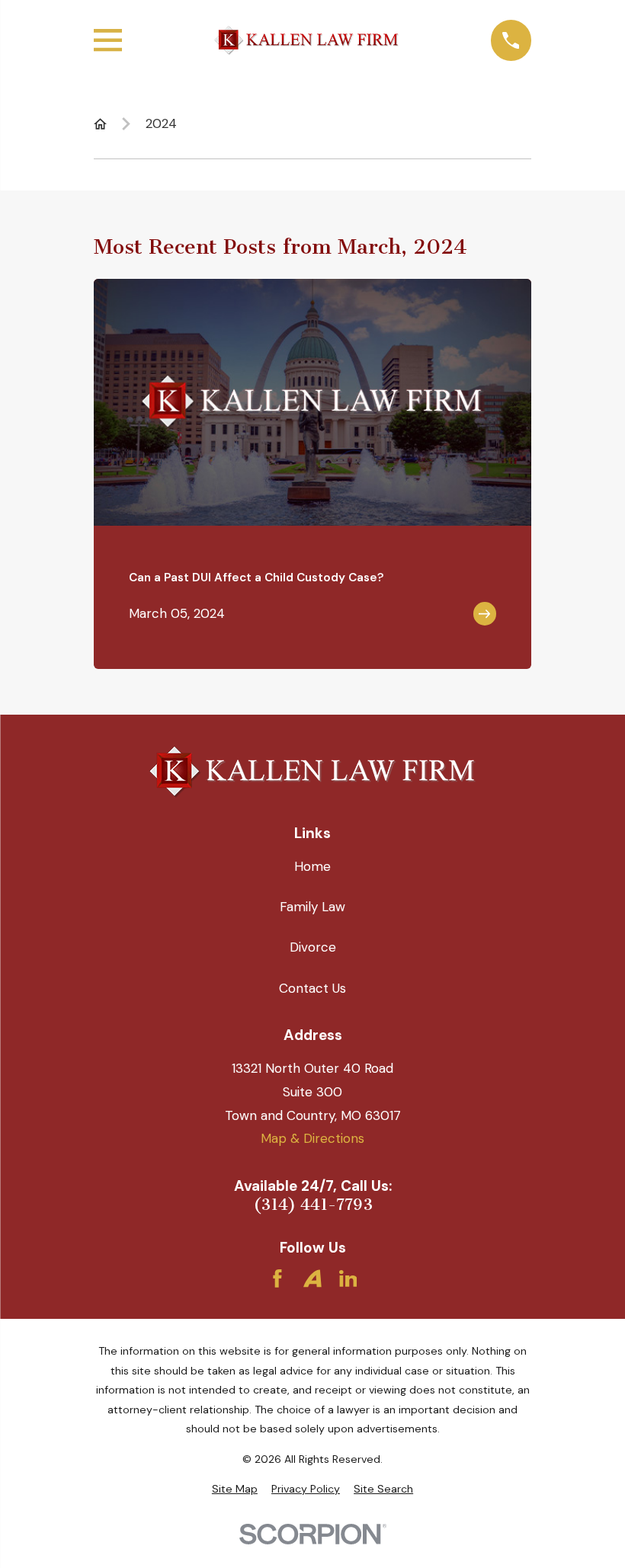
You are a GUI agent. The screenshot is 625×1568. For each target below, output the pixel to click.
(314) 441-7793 (313, 1205)
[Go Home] (100, 123)
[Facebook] (277, 1278)
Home (312, 866)
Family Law (312, 906)
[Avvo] (312, 1278)
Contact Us (312, 988)
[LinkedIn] (348, 1278)
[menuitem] (235, 1489)
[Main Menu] (108, 40)
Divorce (313, 947)
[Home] (306, 40)
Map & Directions (312, 1138)
